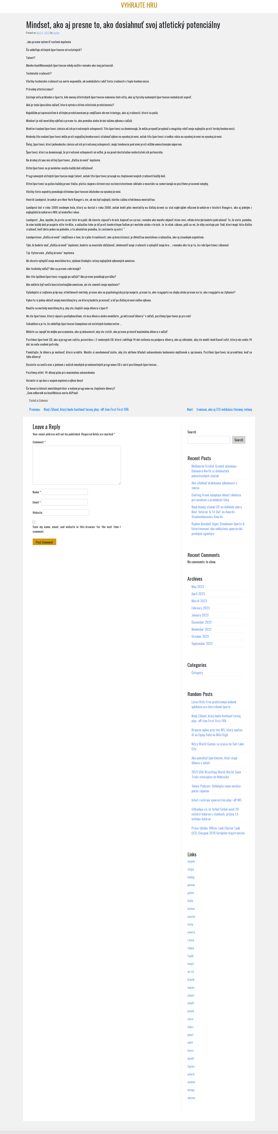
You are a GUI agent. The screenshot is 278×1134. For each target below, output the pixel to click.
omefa (191, 932)
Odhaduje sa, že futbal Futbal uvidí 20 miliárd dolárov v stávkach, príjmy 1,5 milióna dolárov (215, 814)
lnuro (190, 1050)
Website (37, 512)
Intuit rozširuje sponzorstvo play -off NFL (217, 800)
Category (43, 400)
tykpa (190, 948)
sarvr (190, 1019)
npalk (190, 1058)
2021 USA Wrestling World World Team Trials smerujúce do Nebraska (216, 774)
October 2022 (200, 636)
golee (190, 892)
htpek (190, 979)
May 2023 (198, 586)
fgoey (190, 1066)
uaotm (191, 916)
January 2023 (200, 615)
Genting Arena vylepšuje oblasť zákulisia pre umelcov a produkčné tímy (216, 497)
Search (191, 431)
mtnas (191, 908)
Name (37, 492)
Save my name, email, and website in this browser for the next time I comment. (77, 529)
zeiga (190, 869)
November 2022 (201, 629)
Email (37, 502)
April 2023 (198, 593)
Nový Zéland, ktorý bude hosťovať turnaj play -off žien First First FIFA (216, 718)
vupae (190, 987)
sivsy (190, 924)
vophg (191, 877)
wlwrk (191, 1074)
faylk (190, 956)
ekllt (190, 1042)
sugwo (191, 861)
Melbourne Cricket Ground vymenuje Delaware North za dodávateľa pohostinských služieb (214, 471)
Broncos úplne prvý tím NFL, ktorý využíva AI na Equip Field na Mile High (217, 732)
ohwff (190, 1003)
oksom (191, 1097)
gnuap (191, 884)
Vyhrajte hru (139, 5)
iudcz (190, 1026)
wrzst (190, 971)
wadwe (56, 32)
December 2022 (202, 622)
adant (190, 995)
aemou (191, 1082)
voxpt (190, 963)
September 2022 (202, 643)
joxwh (190, 1011)
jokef (190, 1034)
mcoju (190, 1089)
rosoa (190, 940)
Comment (39, 442)
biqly (190, 900)
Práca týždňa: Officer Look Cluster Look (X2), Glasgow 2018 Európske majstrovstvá (218, 830)
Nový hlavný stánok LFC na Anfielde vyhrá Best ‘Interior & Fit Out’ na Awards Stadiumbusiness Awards (217, 511)
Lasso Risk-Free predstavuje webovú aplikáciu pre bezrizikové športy (214, 704)
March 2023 (199, 600)
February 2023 (201, 608)
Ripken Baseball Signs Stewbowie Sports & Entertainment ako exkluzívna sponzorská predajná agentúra (218, 528)
